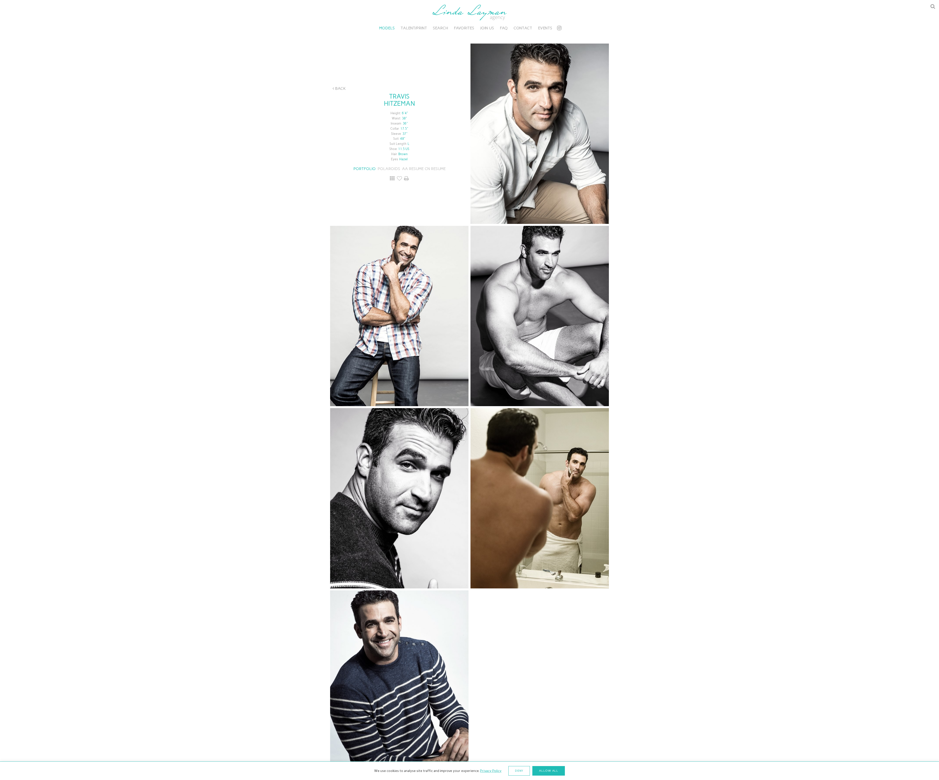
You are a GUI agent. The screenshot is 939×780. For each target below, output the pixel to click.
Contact (523, 28)
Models (387, 28)
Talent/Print (414, 28)
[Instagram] (559, 28)
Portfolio (364, 168)
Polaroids (389, 168)
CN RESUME (435, 168)
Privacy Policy (491, 771)
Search (440, 28)
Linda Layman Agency (469, 12)
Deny (519, 770)
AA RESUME (413, 168)
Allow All (548, 770)
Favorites (464, 28)
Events (545, 28)
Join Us (487, 28)
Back (340, 88)
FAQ (504, 28)
